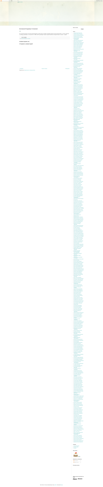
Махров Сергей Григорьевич (78, 263)
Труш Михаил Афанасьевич (78, 385)
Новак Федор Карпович (77, 281)
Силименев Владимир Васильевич (77, 356)
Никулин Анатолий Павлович (78, 280)
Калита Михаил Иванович (78, 166)
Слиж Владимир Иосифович (78, 359)
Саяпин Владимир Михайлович (78, 349)
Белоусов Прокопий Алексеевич (79, 64)
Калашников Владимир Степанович (77, 162)
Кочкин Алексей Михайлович (78, 204)
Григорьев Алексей (77, 108)
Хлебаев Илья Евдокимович (78, 407)
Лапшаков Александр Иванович (78, 233)
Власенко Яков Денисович (78, 92)
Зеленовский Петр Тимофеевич (78, 144)
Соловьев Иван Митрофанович (78, 363)
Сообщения (76, 460)
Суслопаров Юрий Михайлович (78, 372)
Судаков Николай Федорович (78, 371)
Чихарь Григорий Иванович (78, 418)
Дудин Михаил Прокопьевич (78, 118)
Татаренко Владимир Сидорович (77, 375)
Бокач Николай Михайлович (78, 75)
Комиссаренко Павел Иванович (78, 198)
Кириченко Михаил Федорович (78, 175)
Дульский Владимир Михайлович (77, 120)
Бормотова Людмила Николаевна (77, 77)
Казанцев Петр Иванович (77, 160)
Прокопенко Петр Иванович (78, 327)
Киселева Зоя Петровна (77, 180)
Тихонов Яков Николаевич (78, 383)
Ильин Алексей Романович (78, 157)
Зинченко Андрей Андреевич (78, 147)
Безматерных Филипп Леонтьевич (77, 59)
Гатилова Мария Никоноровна (78, 97)
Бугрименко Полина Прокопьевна (77, 83)
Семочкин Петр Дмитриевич (78, 351)
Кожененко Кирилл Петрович (78, 191)
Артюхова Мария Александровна (76, 39)
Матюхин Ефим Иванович (78, 261)
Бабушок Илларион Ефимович (78, 43)
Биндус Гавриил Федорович (78, 68)
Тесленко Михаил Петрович (78, 381)
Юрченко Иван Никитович (78, 439)
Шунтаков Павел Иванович (78, 437)
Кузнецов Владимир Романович (78, 219)
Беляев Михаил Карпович (78, 65)
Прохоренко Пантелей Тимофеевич (77, 329)
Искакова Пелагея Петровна (78, 159)
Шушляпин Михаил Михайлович (79, 438)
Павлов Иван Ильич (77, 296)
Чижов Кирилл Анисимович (78, 415)
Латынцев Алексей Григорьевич (78, 234)
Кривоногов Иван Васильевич (78, 209)
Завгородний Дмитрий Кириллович (77, 140)
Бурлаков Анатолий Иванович (78, 85)
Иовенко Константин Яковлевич (78, 158)
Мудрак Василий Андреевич (78, 273)
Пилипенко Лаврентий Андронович (77, 311)
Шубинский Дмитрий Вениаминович (77, 434)
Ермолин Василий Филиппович (78, 131)
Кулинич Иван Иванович (77, 222)
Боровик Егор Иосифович (77, 78)
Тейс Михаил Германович (77, 376)
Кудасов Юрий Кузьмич (77, 214)
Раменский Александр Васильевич (77, 333)
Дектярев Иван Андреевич (78, 111)
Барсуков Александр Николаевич (77, 50)
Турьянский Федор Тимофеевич (78, 386)
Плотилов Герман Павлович (78, 313)
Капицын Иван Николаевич (78, 167)
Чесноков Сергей (76, 414)
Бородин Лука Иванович (77, 81)
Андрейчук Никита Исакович (78, 36)
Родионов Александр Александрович (77, 338)
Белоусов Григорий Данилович (78, 63)
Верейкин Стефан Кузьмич (78, 91)
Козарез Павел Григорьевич (78, 193)
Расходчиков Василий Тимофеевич (77, 336)
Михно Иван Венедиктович (78, 267)
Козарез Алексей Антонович (78, 192)
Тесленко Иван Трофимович (78, 380)
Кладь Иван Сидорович (77, 183)
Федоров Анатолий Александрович (77, 394)
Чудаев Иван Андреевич (77, 419)
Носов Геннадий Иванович (78, 284)
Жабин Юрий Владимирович (78, 135)
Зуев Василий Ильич (77, 148)
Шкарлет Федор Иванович (78, 430)
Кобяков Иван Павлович (77, 185)
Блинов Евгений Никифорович (78, 70)
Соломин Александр (77, 364)
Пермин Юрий (76, 304)
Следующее (21, 68)
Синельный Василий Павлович (78, 358)
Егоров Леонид (76, 126)
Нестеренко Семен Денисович (78, 279)
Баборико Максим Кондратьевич (79, 42)
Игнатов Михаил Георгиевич (78, 155)
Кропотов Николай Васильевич (78, 210)
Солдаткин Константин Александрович (77, 362)
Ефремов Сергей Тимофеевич (78, 134)
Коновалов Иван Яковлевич (78, 200)
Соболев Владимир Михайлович (79, 360)
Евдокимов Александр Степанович (77, 125)
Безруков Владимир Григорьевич (77, 62)
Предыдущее (67, 68)
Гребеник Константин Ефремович (77, 107)
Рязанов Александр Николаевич (79, 345)
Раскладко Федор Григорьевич (78, 334)
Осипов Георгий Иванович (78, 294)
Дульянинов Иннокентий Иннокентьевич (77, 122)
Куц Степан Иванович (77, 228)
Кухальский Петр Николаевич (78, 226)
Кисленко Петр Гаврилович (78, 182)
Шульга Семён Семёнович (78, 435)
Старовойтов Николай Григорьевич (77, 369)
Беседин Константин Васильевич (77, 67)
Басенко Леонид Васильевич (78, 53)
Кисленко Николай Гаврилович (78, 181)
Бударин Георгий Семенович (78, 84)
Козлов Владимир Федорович (78, 194)
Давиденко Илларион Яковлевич (79, 110)
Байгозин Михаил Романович (78, 44)
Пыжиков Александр (77, 331)
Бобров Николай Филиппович (78, 71)
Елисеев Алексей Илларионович (79, 127)
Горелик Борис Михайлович (78, 104)
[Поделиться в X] (24, 37)
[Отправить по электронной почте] (21, 37)
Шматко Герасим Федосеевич (78, 432)
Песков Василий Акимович (78, 305)
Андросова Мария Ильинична (78, 37)
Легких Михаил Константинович (78, 236)
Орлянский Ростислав (77, 293)
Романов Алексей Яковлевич (78, 339)
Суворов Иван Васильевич (78, 370)
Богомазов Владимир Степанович (25, 38)
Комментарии (76, 462)
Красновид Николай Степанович (79, 208)
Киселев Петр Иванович (77, 179)
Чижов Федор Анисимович (78, 416)
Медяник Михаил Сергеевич (78, 264)
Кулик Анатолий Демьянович (78, 221)
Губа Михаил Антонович (77, 109)
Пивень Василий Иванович (78, 309)
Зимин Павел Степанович (78, 146)
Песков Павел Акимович (77, 307)
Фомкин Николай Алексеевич (78, 404)
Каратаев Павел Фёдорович (78, 168)
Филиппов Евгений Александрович (76, 401)
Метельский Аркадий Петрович (78, 265)
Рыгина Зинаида (76, 341)
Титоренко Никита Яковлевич (78, 382)
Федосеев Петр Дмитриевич (78, 398)
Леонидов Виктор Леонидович (78, 238)
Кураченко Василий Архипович (78, 225)
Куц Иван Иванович (77, 227)
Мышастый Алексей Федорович (78, 278)
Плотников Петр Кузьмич (77, 314)
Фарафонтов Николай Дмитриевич (77, 392)
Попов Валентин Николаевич (78, 325)
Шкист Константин (76, 431)
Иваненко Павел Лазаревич (78, 149)
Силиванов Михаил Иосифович (78, 354)
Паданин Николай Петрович (78, 297)
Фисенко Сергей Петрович (78, 402)
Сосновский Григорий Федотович (77, 367)
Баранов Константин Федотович (79, 49)
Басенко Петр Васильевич (78, 55)
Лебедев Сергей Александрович (79, 235)
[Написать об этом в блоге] (22, 37)
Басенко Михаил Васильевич (78, 54)
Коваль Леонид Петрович (77, 190)
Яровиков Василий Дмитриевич (78, 440)
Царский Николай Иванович (78, 412)
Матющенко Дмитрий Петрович (78, 262)
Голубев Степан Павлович (78, 101)
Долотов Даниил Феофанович (78, 117)
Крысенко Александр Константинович (77, 213)
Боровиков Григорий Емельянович (77, 80)
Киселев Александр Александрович (77, 176)
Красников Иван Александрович (78, 207)
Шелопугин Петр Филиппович (78, 425)
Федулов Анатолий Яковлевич (78, 399)
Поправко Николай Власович (78, 326)
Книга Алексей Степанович (78, 184)
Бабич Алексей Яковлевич (78, 41)
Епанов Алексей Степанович (78, 130)
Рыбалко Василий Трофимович (78, 340)
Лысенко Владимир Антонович (78, 246)
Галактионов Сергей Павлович (78, 96)
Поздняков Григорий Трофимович (77, 319)
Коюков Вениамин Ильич (77, 206)
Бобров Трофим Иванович (78, 72)
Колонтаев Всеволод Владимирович (77, 197)
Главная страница (44, 68)
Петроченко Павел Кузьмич (78, 308)
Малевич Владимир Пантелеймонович (77, 252)
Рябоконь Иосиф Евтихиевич (78, 344)
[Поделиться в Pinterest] (26, 37)
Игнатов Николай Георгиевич (78, 156)
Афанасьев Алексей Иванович (78, 40)
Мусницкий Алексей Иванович (78, 274)
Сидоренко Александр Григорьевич (77, 353)
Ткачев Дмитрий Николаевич (78, 384)
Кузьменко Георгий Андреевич (78, 220)
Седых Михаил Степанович (78, 350)
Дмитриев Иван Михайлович (78, 116)
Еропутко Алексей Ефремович (78, 132)
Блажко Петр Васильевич (77, 69)
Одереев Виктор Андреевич (78, 288)
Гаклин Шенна (76, 95)
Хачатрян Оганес (76, 406)
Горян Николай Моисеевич (78, 105)
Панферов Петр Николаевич (78, 299)
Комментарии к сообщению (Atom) (30, 70)
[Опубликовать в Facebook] (25, 37)
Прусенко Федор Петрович (78, 330)
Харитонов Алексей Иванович (78, 405)
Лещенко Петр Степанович (78, 239)
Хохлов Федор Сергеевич (77, 408)
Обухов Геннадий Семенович (78, 285)
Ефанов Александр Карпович (78, 133)
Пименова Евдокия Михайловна (79, 312)
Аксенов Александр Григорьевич (79, 35)
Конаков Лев (76, 199)
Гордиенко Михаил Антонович (78, 103)
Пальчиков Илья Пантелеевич (78, 298)
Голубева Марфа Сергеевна (78, 102)
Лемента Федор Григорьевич (78, 237)
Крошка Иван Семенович (77, 211)
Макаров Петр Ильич (77, 250)
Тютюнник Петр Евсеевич (77, 387)
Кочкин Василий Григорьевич (78, 205)
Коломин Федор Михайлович (78, 195)
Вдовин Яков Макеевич (77, 90)
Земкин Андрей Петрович (78, 145)
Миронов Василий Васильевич (78, 266)
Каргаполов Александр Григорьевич (77, 170)
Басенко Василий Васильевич (78, 52)
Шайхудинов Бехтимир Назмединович (77, 422)
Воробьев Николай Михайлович (78, 93)
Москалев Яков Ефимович (78, 272)
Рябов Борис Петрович (77, 343)
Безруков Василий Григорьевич (78, 60)
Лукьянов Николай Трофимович (78, 245)
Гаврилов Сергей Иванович (78, 94)
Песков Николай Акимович (78, 306)
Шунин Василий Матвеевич (78, 436)
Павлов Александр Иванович (78, 295)
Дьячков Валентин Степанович (78, 123)
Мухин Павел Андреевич (77, 277)
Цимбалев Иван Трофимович (78, 413)
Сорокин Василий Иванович (78, 365)
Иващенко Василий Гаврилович (78, 154)
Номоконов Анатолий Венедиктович (77, 283)
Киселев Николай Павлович (78, 178)
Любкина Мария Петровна (78, 247)
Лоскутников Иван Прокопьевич (78, 244)
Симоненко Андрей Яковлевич (78, 357)
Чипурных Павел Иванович (78, 417)
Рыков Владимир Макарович (78, 342)
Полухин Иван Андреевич (78, 320)
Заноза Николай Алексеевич (78, 143)
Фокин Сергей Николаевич (78, 403)
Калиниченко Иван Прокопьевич (79, 165)
